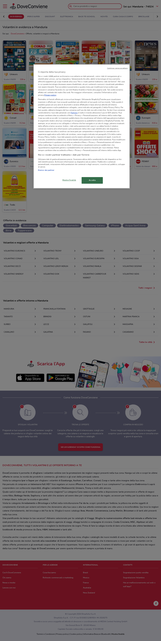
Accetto (92, 180)
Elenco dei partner (46, 170)
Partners (74, 112)
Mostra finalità (69, 180)
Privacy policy (50, 95)
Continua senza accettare (117, 68)
